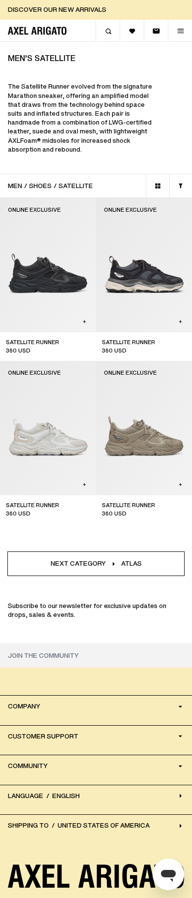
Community (28, 765)
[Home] (37, 31)
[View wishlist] (132, 31)
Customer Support (43, 736)
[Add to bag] (84, 321)
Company (24, 706)
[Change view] (157, 185)
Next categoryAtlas (96, 563)
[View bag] (156, 31)
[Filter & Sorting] (180, 185)
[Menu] (180, 31)
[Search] (108, 31)
